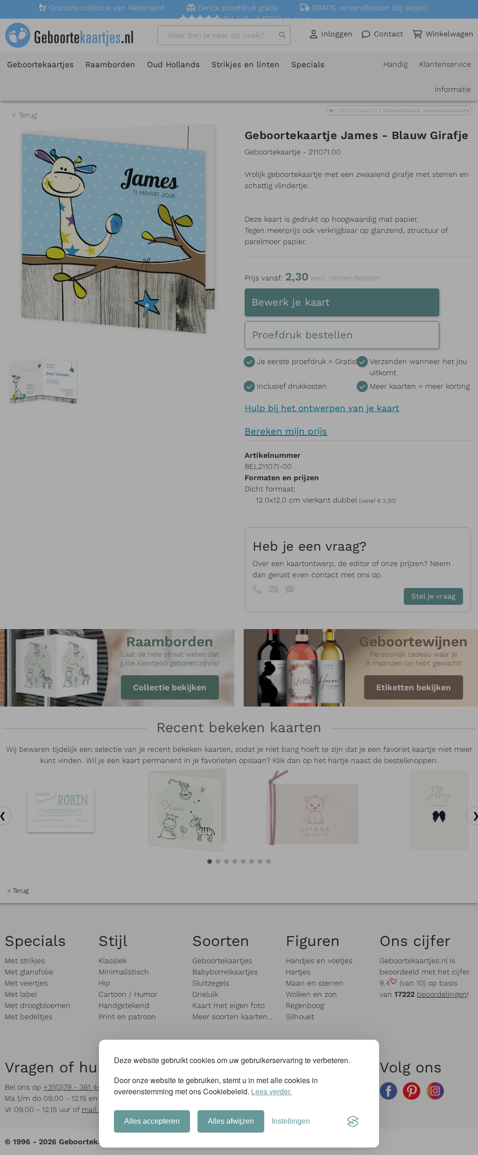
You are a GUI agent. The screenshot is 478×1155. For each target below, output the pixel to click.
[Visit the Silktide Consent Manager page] (353, 1121)
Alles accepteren (152, 1121)
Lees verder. (271, 1091)
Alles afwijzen (231, 1121)
